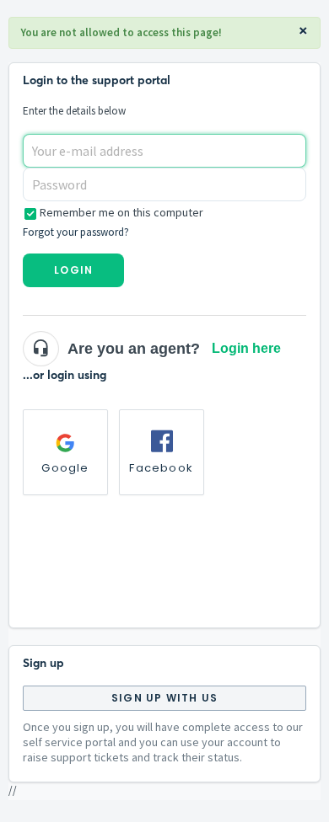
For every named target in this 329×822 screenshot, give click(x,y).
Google (65, 468)
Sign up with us (164, 698)
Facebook (161, 468)
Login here (246, 348)
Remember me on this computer (121, 212)
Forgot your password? (76, 232)
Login (73, 270)
